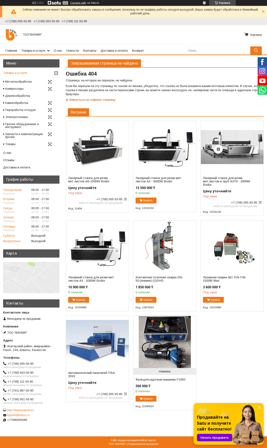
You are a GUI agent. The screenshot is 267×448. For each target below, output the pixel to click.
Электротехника (16, 117)
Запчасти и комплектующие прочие (24, 135)
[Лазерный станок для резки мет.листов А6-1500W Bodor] (97, 147)
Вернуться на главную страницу (92, 99)
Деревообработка (17, 95)
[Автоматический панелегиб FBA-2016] (97, 342)
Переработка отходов (20, 110)
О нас (58, 50)
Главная (11, 50)
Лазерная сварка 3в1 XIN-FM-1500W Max (224, 279)
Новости (72, 50)
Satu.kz (151, 440)
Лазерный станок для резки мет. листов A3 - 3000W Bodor (91, 279)
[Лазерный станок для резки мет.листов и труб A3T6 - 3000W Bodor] (232, 147)
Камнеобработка (16, 103)
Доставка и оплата (114, 50)
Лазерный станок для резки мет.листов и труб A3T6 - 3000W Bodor (226, 181)
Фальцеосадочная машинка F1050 (160, 379)
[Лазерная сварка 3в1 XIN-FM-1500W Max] (232, 246)
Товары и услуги (33, 50)
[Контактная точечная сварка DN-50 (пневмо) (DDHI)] (165, 246)
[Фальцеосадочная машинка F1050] (165, 342)
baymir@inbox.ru (18, 415)
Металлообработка (18, 81)
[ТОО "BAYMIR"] (11, 34)
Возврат (138, 50)
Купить (148, 200)
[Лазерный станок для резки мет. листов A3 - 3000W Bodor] (97, 246)
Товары (10, 144)
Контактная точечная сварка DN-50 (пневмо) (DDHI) (159, 279)
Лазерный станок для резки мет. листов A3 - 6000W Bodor (159, 179)
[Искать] (256, 50)
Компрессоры (14, 88)
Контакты (89, 50)
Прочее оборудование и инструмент (22, 125)
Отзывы (8, 160)
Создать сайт (78, 2)
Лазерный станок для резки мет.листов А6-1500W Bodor (89, 179)
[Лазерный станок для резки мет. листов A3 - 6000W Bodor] (165, 147)
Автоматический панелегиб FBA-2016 (92, 374)
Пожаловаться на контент (143, 444)
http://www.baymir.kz (20, 410)
